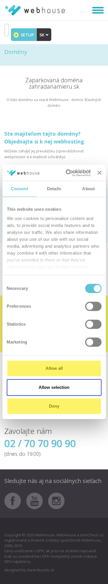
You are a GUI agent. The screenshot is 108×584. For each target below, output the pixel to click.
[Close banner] (99, 173)
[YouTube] (36, 500)
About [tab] (88, 188)
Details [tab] (54, 188)
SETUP (27, 35)
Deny (54, 406)
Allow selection (54, 387)
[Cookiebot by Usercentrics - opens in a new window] (68, 173)
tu (29, 561)
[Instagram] (56, 500)
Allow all (54, 368)
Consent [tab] (19, 188)
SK (42, 35)
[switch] (93, 306)
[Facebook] (14, 500)
